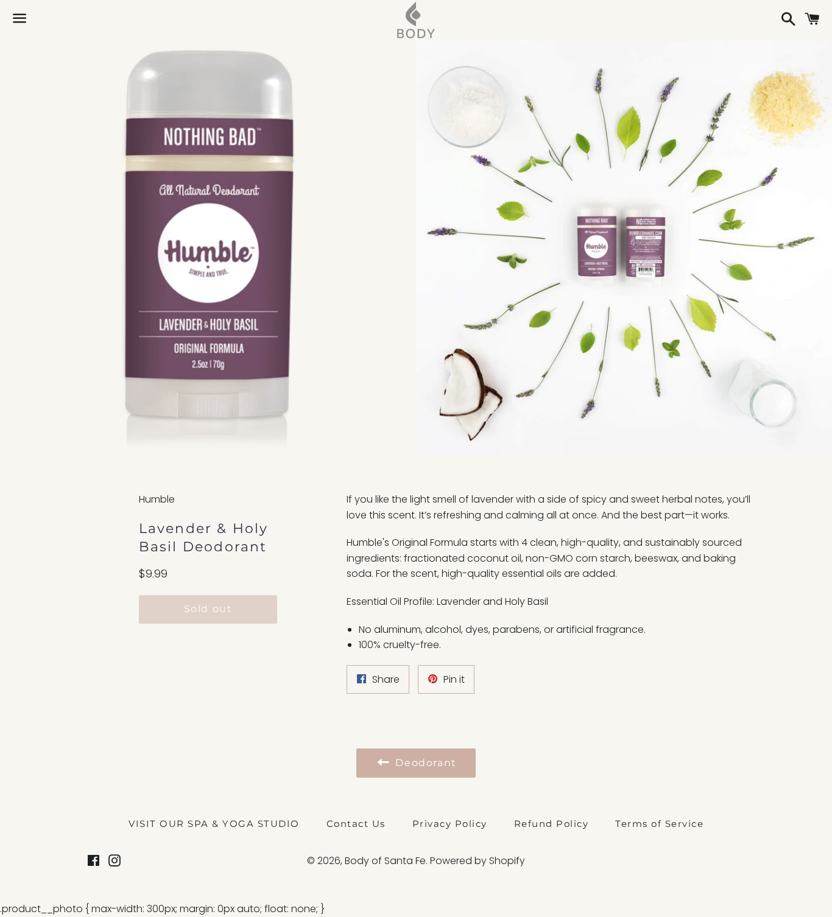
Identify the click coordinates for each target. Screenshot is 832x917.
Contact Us (356, 823)
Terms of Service (659, 823)
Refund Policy (551, 823)
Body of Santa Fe (385, 861)
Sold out (208, 609)
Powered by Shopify (477, 861)
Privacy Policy (449, 823)
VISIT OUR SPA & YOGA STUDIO (214, 823)
